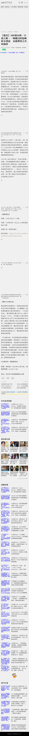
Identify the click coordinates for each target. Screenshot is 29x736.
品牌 (13, 378)
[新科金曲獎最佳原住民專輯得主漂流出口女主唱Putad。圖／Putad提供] (14, 123)
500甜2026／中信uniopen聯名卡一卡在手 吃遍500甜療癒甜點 (19, 559)
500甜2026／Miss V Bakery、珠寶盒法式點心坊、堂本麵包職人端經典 (18, 406)
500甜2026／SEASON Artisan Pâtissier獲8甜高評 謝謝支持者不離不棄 (19, 622)
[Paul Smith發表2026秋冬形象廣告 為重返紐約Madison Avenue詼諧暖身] (5, 591)
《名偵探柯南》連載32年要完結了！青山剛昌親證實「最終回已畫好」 (19, 711)
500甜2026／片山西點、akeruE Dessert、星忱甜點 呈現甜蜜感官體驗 (19, 536)
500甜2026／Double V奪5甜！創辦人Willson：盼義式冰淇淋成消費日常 (19, 606)
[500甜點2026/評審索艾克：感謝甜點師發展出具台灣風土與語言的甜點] (5, 583)
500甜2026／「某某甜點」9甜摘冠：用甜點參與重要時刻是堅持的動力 (19, 645)
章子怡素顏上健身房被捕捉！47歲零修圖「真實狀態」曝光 (18, 719)
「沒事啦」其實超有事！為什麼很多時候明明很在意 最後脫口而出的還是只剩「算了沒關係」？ (19, 661)
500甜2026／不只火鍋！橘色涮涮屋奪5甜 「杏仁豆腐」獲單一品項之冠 (19, 668)
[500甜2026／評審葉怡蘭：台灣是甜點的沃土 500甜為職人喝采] (5, 575)
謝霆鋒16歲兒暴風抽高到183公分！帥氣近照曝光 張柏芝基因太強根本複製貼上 (19, 727)
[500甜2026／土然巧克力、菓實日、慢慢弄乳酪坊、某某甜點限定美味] (5, 544)
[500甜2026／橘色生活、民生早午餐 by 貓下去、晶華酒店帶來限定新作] (5, 521)
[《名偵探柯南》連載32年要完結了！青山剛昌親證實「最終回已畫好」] (5, 712)
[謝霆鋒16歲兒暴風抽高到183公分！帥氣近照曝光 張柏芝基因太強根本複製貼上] (5, 727)
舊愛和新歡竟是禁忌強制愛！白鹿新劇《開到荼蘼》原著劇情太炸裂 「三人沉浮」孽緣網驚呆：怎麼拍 (14, 473)
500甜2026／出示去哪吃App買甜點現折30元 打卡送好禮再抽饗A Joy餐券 (19, 528)
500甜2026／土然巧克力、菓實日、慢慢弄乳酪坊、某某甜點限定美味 (19, 544)
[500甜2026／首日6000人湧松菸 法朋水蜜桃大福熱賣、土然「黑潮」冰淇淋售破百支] (5, 430)
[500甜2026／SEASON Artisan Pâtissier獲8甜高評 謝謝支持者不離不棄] (5, 622)
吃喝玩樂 (16, 31)
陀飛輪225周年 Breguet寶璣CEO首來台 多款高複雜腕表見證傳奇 (19, 629)
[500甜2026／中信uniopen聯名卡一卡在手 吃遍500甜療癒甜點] (5, 560)
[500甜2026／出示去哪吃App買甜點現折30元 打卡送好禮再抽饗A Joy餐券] (5, 529)
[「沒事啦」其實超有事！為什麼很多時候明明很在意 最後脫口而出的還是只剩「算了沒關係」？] (5, 661)
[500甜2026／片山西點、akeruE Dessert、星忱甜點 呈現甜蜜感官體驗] (5, 537)
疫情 (8, 378)
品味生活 (10, 31)
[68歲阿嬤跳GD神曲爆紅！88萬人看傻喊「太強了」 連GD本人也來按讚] (5, 704)
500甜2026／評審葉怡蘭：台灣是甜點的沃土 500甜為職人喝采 (19, 575)
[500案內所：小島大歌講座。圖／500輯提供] (14, 61)
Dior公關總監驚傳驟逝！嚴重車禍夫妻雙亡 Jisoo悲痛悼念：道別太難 (19, 696)
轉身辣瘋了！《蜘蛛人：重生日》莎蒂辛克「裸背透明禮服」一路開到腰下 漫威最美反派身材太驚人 (23, 473)
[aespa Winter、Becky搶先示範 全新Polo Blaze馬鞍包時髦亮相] (5, 614)
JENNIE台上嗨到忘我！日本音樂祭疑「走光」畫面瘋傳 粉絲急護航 (19, 688)
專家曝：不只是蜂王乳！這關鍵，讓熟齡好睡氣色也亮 (5, 449)
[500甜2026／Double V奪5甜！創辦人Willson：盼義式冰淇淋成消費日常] (5, 606)
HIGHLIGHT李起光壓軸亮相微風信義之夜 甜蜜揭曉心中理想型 (19, 414)
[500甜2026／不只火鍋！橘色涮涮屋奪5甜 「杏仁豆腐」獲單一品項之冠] (5, 669)
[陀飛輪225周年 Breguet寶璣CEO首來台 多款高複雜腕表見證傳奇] (5, 630)
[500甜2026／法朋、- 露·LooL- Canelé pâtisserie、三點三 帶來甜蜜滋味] (5, 568)
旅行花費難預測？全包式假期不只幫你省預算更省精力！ (23, 449)
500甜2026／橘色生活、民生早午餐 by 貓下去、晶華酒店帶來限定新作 (19, 521)
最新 (2, 7)
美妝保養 (20, 7)
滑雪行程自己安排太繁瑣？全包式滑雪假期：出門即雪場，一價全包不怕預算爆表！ (23, 461)
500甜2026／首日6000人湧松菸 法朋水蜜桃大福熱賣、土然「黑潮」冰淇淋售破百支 (19, 430)
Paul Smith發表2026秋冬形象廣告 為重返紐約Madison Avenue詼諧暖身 (19, 590)
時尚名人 (7, 7)
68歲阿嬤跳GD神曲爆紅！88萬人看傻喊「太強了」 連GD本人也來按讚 (19, 703)
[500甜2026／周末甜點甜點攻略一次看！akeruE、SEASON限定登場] (5, 422)
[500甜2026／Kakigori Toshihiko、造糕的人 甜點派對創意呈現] (5, 552)
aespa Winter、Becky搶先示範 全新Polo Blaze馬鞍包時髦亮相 (19, 614)
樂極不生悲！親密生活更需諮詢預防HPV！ (5, 473)
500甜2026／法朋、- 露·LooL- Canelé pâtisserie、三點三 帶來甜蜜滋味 (19, 568)
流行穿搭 (14, 7)
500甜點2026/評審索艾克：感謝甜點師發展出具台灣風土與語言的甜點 (19, 583)
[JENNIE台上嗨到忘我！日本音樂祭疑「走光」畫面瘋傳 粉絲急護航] (5, 688)
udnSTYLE (3, 31)
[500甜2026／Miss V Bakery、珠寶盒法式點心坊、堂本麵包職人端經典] (5, 406)
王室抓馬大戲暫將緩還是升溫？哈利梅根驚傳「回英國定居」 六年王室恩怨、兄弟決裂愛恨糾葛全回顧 (14, 449)
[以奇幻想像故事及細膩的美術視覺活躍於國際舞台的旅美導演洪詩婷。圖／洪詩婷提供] (14, 280)
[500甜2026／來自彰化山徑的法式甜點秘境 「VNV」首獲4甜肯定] (5, 637)
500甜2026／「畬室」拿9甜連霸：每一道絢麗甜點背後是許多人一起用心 (19, 653)
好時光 (26, 7)
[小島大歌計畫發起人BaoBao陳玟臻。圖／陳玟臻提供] (14, 250)
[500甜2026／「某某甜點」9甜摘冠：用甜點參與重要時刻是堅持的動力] (5, 645)
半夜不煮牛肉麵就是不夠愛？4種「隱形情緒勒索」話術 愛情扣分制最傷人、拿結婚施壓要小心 (14, 461)
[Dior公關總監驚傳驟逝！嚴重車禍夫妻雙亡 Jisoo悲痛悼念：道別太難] (5, 696)
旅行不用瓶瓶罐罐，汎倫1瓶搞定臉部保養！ (5, 461)
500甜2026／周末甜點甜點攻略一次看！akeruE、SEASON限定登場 (19, 421)
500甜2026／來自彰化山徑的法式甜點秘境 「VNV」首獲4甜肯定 (19, 637)
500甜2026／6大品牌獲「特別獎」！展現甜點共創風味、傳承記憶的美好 (19, 598)
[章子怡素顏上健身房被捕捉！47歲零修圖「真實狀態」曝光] (5, 719)
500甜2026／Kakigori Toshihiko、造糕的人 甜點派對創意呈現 (19, 552)
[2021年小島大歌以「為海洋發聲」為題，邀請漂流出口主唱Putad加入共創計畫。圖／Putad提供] (14, 193)
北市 (3, 378)
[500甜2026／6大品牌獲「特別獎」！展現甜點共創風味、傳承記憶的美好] (5, 599)
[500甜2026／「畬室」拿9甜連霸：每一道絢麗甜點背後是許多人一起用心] (5, 653)
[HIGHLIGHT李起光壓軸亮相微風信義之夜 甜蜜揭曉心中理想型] (5, 414)
